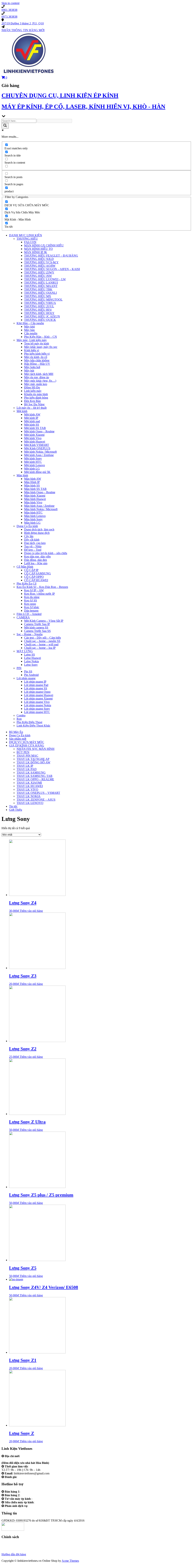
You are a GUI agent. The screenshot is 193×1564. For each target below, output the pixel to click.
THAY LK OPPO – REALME (35, 779)
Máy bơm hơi (32, 367)
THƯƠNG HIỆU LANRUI (41, 282)
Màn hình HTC (33, 512)
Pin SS (28, 671)
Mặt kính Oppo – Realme (39, 431)
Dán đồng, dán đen (35, 559)
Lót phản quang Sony (37, 708)
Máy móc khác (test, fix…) (40, 380)
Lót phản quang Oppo (37, 691)
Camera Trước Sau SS (37, 630)
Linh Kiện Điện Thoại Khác (33, 725)
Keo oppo (30, 603)
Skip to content (10, 3)
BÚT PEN (23, 752)
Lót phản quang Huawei (38, 695)
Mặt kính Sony (33, 458)
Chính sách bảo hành (14, 1544)
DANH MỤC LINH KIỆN (25, 235)
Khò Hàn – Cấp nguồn (30, 323)
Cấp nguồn (30, 333)
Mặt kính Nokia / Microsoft (40, 451)
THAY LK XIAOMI (29, 782)
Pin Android (31, 674)
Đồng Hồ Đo (32, 387)
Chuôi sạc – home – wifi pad (41, 644)
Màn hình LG (32, 522)
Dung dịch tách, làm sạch (39, 529)
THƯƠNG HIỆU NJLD (39, 259)
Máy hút (29, 370)
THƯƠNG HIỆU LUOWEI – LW (45, 279)
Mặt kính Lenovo (34, 465)
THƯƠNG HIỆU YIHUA (40, 302)
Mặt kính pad (32, 421)
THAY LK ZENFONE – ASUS (36, 799)
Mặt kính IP (31, 417)
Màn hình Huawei (35, 499)
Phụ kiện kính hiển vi (37, 353)
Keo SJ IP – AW (34, 590)
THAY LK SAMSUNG (31, 772)
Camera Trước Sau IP (37, 624)
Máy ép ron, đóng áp (36, 377)
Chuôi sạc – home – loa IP (40, 647)
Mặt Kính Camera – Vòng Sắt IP (43, 620)
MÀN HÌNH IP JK (35, 252)
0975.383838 (43, 1502)
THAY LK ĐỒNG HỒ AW (33, 762)
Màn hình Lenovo (35, 516)
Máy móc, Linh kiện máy (32, 340)
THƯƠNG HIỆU (27, 238)
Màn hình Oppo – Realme (39, 492)
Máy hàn (29, 330)
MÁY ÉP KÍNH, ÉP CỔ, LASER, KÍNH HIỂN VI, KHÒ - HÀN (83, 106)
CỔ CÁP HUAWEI (36, 580)
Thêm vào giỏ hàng (31, 910)
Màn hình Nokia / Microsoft (40, 509)
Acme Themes (70, 1560)
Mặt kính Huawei (34, 441)
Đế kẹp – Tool (32, 549)
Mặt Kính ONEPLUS (37, 448)
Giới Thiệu (15, 809)
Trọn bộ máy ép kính (36, 343)
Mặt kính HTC (33, 461)
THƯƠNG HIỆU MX (37, 296)
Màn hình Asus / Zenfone (39, 505)
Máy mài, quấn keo (35, 384)
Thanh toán (8, 1551)
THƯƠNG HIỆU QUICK (40, 319)
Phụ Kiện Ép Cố (26, 583)
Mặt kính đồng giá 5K (37, 472)
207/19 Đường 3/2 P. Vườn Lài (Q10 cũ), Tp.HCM (32, 1459)
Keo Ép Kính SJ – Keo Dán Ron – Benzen (42, 587)
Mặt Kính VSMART (36, 445)
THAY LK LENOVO (30, 803)
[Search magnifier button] (5, 126)
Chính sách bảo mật (13, 1547)
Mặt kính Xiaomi (34, 434)
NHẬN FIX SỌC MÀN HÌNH (35, 748)
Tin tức (13, 806)
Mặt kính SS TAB (35, 428)
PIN (19, 668)
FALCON (30, 242)
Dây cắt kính (31, 539)
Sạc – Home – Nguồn (30, 634)
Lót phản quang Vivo (37, 701)
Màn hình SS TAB (35, 488)
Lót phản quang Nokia (37, 705)
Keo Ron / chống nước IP (39, 593)
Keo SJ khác (31, 607)
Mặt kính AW (32, 414)
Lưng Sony (31, 664)
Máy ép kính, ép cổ (35, 357)
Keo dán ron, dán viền (37, 556)
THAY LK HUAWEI (30, 786)
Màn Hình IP (32, 482)
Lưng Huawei (32, 658)
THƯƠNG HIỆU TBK (38, 289)
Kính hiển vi (31, 350)
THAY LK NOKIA (29, 796)
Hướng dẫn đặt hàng (14, 1554)
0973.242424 (41, 1498)
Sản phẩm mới (17, 738)
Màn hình (22, 475)
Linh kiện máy (32, 390)
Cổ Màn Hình (25, 566)
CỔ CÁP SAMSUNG (37, 573)
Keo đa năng (31, 597)
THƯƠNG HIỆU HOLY (39, 313)
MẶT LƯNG (25, 651)
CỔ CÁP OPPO (34, 576)
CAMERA (23, 617)
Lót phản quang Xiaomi (38, 698)
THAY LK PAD (27, 769)
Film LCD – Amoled (29, 614)
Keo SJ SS (30, 600)
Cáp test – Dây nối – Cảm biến (42, 637)
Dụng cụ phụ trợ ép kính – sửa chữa (45, 553)
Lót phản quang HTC (37, 712)
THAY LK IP (25, 765)
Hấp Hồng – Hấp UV (37, 363)
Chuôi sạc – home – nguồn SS (42, 641)
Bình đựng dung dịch (37, 532)
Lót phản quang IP (35, 681)
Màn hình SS (32, 485)
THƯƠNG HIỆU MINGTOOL (43, 299)
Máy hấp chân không (36, 360)
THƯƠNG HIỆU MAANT (40, 286)
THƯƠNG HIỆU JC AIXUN (42, 316)
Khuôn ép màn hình (36, 394)
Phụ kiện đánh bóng (36, 397)
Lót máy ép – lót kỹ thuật (32, 407)
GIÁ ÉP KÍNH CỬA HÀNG (26, 745)
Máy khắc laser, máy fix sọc (40, 346)
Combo (21, 715)
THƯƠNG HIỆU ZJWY (39, 272)
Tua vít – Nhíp (32, 546)
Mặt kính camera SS (36, 627)
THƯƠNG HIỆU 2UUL (39, 306)
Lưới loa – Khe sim (35, 563)
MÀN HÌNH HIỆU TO (38, 248)
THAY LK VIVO (27, 789)
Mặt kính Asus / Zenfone (39, 455)
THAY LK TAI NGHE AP (33, 759)
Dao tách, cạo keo (35, 543)
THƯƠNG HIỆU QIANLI (40, 292)
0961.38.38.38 (29, 1491)
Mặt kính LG (32, 468)
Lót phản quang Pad (36, 685)
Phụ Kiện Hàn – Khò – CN (40, 336)
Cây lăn (28, 536)
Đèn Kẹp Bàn (32, 401)
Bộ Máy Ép (16, 732)
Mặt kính (22, 411)
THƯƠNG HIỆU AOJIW (39, 265)
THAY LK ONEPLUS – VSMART (38, 792)
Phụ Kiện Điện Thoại (29, 722)
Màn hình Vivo (33, 502)
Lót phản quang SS (35, 688)
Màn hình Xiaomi (34, 495)
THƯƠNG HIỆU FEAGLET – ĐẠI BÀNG (51, 255)
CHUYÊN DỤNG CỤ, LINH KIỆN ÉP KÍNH (60, 95)
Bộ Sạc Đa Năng (34, 404)
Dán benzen (31, 610)
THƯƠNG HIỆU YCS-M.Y (41, 262)
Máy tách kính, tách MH (38, 374)
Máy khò (29, 326)
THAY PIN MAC (27, 755)
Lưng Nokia (31, 661)
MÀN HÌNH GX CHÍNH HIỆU (44, 245)
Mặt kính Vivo (32, 438)
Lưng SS (29, 654)
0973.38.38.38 (29, 1495)
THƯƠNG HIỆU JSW (38, 275)
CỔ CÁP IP (31, 570)
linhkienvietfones (28, 1477)
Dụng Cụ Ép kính (27, 526)
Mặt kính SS (31, 424)
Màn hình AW (32, 478)
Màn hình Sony (33, 519)
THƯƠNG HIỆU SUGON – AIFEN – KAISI (52, 269)
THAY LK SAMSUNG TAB (34, 775)
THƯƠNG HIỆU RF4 (37, 309)
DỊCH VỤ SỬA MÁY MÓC (26, 742)
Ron (19, 718)
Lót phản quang (26, 678)
